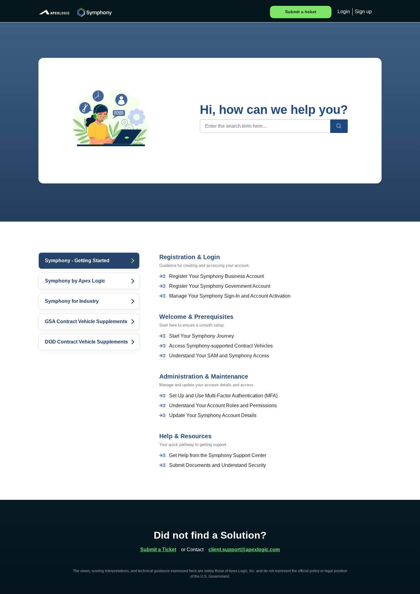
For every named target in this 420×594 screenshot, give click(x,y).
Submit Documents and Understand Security (217, 465)
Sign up (363, 11)
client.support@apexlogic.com (244, 549)
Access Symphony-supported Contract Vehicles (221, 345)
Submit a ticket (300, 11)
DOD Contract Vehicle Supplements (86, 341)
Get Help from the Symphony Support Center (217, 455)
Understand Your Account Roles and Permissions (223, 405)
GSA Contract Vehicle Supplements (86, 321)
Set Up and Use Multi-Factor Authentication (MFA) (223, 395)
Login (344, 11)
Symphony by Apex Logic (75, 280)
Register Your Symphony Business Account (216, 276)
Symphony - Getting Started (77, 260)
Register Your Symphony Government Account (219, 286)
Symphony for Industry (72, 301)
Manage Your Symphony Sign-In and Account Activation (230, 296)
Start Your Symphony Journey (201, 336)
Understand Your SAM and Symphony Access (219, 355)
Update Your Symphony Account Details (212, 415)
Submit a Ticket (158, 549)
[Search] (339, 126)
